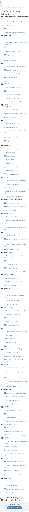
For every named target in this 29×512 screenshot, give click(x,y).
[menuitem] (1, 3)
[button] (1, 1)
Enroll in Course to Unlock (14, 507)
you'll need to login (20, 505)
